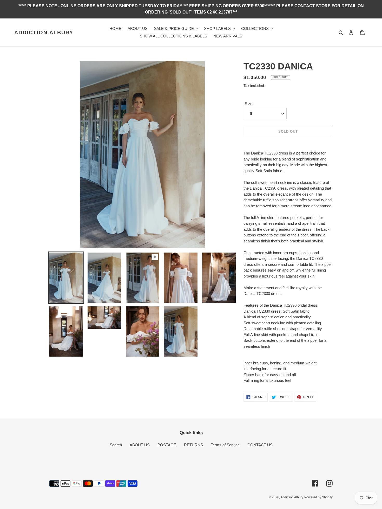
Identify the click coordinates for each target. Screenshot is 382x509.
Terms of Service (225, 445)
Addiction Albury (43, 32)
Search (116, 445)
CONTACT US (260, 445)
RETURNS (193, 445)
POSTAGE (166, 445)
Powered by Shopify (318, 497)
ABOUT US (140, 445)
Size (248, 103)
